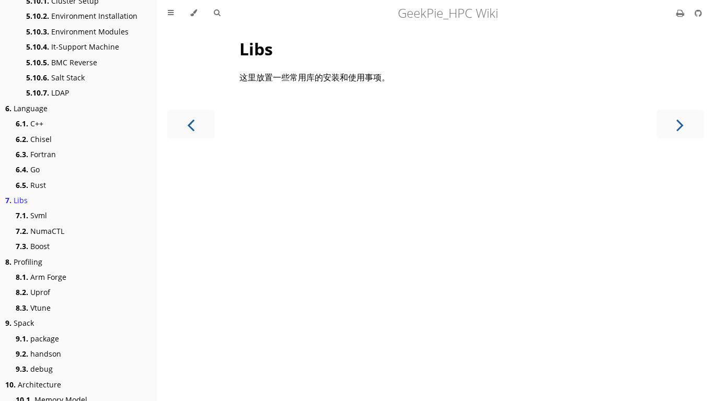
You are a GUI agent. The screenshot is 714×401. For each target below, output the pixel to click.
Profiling (23, 262)
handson (38, 354)
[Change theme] (193, 13)
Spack (19, 323)
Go (28, 169)
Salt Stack (55, 77)
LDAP (47, 93)
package (37, 339)
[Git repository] (698, 13)
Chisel (34, 139)
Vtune (33, 308)
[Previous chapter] (190, 124)
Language (26, 108)
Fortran (36, 154)
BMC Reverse (61, 62)
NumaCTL (40, 231)
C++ (29, 123)
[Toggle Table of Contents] (170, 13)
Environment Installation (81, 16)
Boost (33, 246)
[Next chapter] (680, 124)
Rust (31, 185)
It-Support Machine (72, 47)
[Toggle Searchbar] (216, 13)
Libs (16, 200)
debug (34, 369)
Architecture (33, 385)
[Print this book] (681, 13)
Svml (31, 215)
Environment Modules (77, 32)
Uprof (33, 292)
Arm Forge (41, 277)
